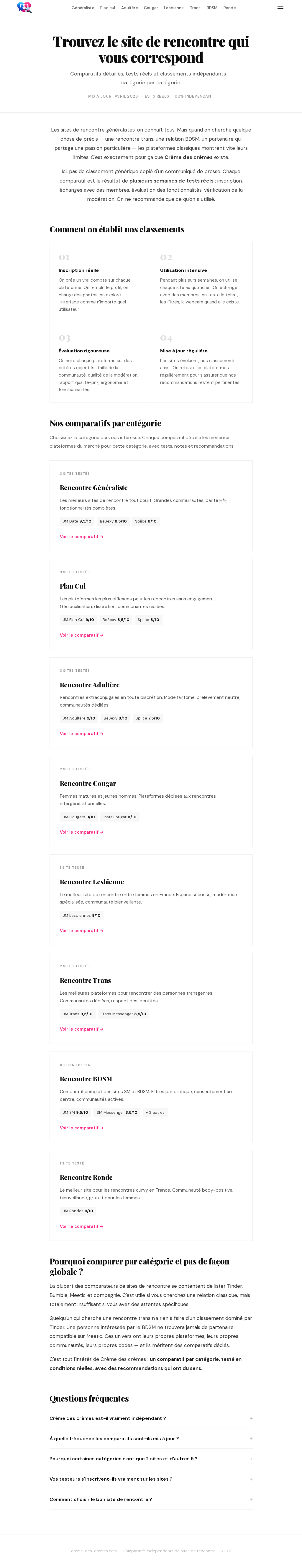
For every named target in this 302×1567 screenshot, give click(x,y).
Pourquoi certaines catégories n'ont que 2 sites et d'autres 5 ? (124, 1459)
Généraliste (83, 7)
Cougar (151, 7)
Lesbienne (174, 7)
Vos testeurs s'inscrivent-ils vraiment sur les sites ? (111, 1479)
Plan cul (107, 7)
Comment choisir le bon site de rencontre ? (101, 1499)
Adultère (129, 7)
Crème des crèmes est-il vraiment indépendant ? (108, 1418)
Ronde (230, 7)
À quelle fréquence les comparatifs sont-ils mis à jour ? (114, 1438)
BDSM (212, 7)
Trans (195, 7)
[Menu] (280, 8)
